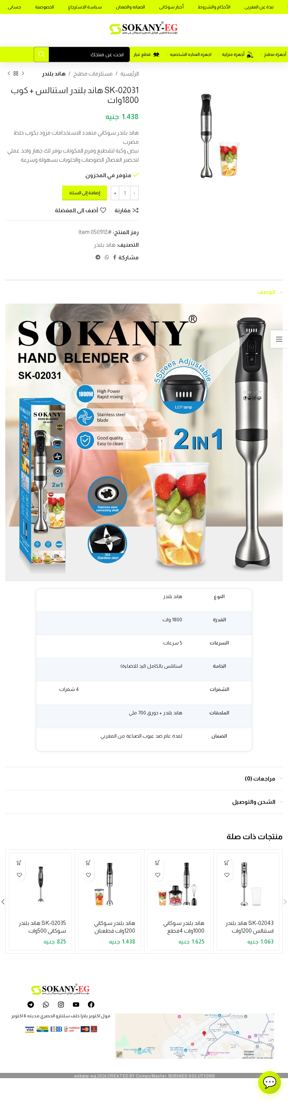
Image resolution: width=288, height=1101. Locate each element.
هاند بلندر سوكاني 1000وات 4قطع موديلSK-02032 (183, 931)
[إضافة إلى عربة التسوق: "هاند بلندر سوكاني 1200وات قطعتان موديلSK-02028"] (88, 863)
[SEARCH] (41, 54)
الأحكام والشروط (214, 6)
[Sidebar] (279, 339)
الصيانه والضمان (130, 6)
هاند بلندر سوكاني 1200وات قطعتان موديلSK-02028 (114, 931)
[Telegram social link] (98, 257)
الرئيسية (129, 74)
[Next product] (8, 73)
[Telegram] (30, 1004)
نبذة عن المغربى (259, 6)
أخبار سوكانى (171, 6)
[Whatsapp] (45, 1004)
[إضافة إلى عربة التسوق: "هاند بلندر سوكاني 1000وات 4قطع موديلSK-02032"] (157, 863)
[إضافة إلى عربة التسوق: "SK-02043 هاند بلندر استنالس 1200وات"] (227, 863)
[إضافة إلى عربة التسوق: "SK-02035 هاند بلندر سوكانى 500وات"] (19, 863)
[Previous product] (22, 73)
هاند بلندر (54, 74)
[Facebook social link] (114, 257)
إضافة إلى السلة (84, 192)
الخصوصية (44, 6)
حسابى (14, 6)
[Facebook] (91, 1004)
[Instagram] (60, 1004)
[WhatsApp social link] (107, 257)
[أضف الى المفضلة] (227, 875)
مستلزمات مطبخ (93, 74)
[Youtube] (76, 1004)
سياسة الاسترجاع (85, 6)
